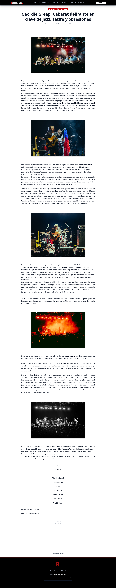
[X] (54, 570)
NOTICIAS (37, 2)
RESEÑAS (56, 2)
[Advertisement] (58, 536)
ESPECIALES (72, 2)
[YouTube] (62, 570)
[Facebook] (50, 570)
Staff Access (58, 583)
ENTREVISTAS (46, 2)
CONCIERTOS (82, 2)
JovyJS (69, 577)
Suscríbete (100, 2)
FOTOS (64, 2)
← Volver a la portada (58, 554)
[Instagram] (58, 570)
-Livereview (52, 9)
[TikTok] (65, 570)
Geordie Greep (62, 9)
